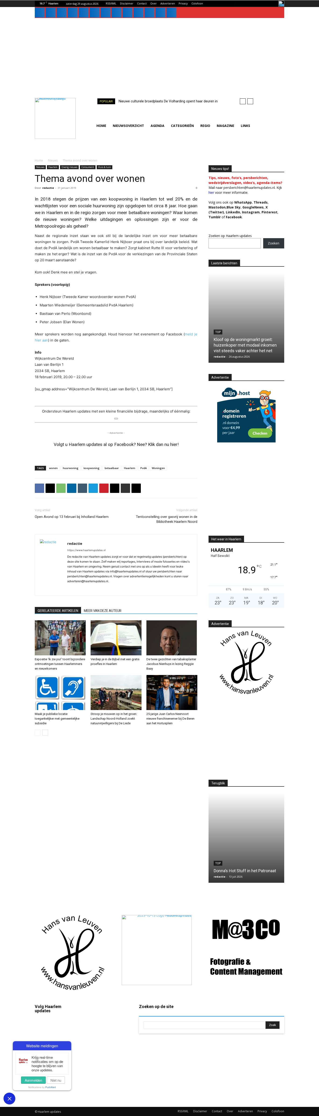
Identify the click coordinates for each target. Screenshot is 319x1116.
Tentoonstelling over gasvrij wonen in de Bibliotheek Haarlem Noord (166, 519)
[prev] (243, 101)
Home (39, 160)
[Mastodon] (160, 13)
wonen (53, 468)
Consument (87, 167)
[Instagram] (51, 13)
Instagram (56, 1040)
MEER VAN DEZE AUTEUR (102, 611)
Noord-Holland (226, 337)
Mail (103, 1019)
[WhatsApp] (127, 13)
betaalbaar (112, 468)
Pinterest (269, 212)
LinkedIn (233, 212)
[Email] (114, 488)
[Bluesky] (149, 13)
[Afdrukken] (125, 488)
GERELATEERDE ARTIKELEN (58, 611)
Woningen (158, 468)
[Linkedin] (62, 13)
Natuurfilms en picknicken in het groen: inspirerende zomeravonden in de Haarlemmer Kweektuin (246, 865)
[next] (250, 101)
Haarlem (52, 167)
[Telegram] (93, 488)
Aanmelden (33, 1080)
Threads (261, 202)
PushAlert (50, 1087)
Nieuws (53, 160)
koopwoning (91, 468)
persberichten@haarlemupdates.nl (249, 187)
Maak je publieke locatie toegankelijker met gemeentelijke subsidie (57, 718)
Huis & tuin (104, 167)
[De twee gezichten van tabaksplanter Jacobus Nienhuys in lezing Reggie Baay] (171, 637)
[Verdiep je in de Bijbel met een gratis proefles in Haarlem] (116, 637)
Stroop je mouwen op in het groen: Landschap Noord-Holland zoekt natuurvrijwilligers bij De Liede (114, 718)
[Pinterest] (84, 13)
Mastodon (56, 1094)
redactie (48, 188)
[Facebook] (40, 13)
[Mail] (73, 13)
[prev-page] (38, 733)
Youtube (107, 1086)
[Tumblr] (105, 13)
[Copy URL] (136, 488)
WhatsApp (243, 202)
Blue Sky (234, 207)
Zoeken (273, 243)
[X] (116, 13)
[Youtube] (138, 13)
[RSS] (94, 13)
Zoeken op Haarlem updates (230, 235)
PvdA (143, 468)
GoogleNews (253, 207)
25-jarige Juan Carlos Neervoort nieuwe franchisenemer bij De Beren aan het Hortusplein (170, 718)
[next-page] (45, 733)
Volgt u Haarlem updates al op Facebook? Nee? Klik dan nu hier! (116, 444)
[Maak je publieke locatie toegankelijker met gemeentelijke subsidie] (60, 692)
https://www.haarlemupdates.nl (86, 550)
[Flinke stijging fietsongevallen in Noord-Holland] (246, 318)
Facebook (56, 1026)
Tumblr (105, 1060)
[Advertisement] (159, 53)
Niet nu (55, 1080)
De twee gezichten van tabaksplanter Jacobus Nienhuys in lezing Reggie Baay (171, 663)
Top (218, 852)
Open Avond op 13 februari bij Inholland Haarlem (72, 517)
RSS (103, 1046)
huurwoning (70, 468)
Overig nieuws (69, 167)
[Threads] (171, 13)
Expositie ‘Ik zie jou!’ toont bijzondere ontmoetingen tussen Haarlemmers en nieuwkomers (60, 663)
